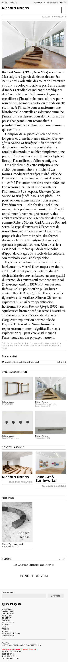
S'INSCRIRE (55, 596)
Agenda (38, 3)
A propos (7, 631)
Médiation (7, 616)
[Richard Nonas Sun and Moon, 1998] (17, 422)
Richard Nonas (15, 8)
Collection (8, 614)
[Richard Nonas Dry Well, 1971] (17, 388)
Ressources (8, 622)
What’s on (7, 609)
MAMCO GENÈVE (9, 3)
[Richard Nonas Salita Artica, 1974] (50, 422)
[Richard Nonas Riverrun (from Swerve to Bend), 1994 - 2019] (50, 388)
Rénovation (8, 636)
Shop (4, 627)
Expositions (8, 611)
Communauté (51, 3)
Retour (6, 559)
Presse (5, 629)
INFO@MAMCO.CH (10, 658)
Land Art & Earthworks (46, 479)
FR (65, 3)
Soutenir (6, 618)
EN (61, 3)
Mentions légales (11, 633)
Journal (6, 625)
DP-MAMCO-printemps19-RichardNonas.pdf (34, 362)
